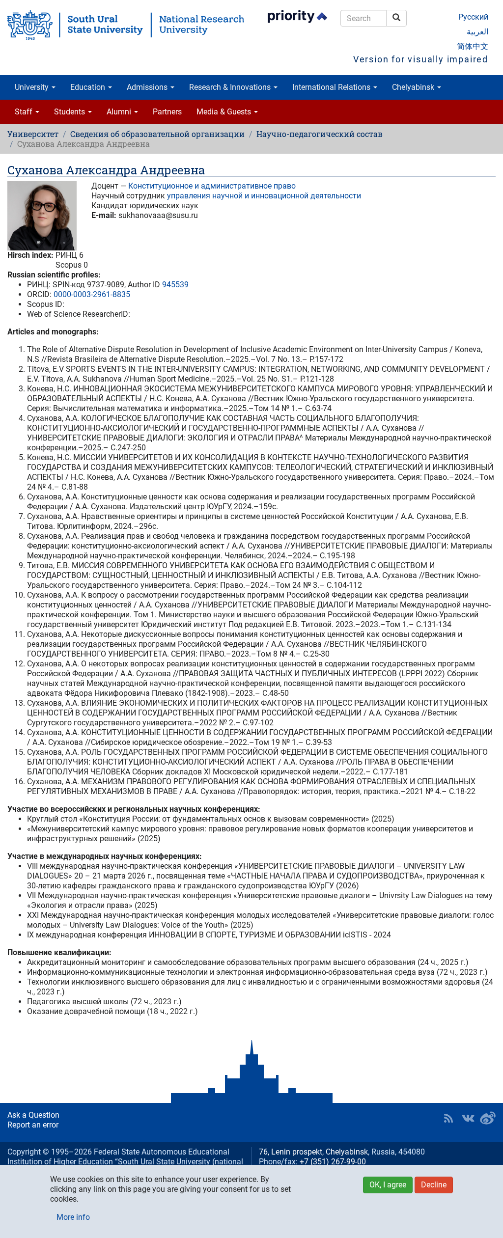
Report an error (32, 1124)
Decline (434, 1184)
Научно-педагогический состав (319, 134)
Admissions (148, 87)
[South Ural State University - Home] (126, 25)
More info (73, 1217)
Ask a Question (33, 1115)
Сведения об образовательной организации (157, 134)
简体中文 (472, 46)
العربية (477, 31)
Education (88, 87)
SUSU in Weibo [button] (488, 1118)
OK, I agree (387, 1184)
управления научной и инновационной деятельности (264, 195)
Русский (473, 17)
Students (70, 111)
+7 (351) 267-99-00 (333, 1161)
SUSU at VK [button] (468, 1118)
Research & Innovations (231, 87)
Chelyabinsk (414, 87)
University (33, 87)
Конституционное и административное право (212, 186)
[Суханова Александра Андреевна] (42, 215)
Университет (32, 134)
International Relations (332, 87)
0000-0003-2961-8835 (92, 294)
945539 (175, 284)
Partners (167, 111)
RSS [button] (448, 1118)
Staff (24, 111)
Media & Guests (224, 111)
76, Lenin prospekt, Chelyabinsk (313, 1151)
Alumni (120, 111)
